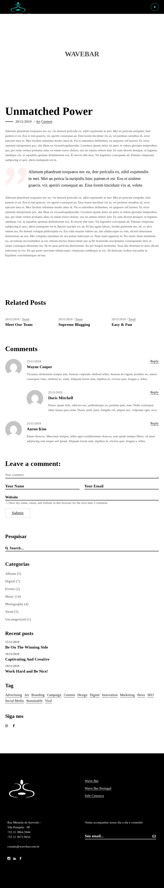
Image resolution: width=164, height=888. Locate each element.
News (141, 695)
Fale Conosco (94, 796)
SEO (150, 695)
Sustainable (34, 701)
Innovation (110, 695)
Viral (48, 701)
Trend (25, 319)
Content (46, 121)
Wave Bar (92, 781)
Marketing (127, 695)
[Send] (154, 836)
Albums (10, 574)
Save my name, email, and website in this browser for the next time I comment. (58, 502)
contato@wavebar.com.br (23, 846)
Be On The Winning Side (26, 647)
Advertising (13, 695)
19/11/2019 (12, 666)
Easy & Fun (122, 324)
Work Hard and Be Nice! (26, 671)
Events (10, 589)
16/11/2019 (12, 654)
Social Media (14, 701)
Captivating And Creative (27, 659)
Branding (38, 695)
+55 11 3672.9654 (18, 836)
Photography (14, 604)
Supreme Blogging (74, 324)
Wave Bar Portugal (98, 788)
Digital (10, 581)
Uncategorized (15, 619)
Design (82, 695)
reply (154, 361)
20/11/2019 (23, 121)
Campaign (54, 695)
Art (38, 121)
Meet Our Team (19, 324)
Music (9, 596)
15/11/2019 (12, 642)
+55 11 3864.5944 (19, 832)
